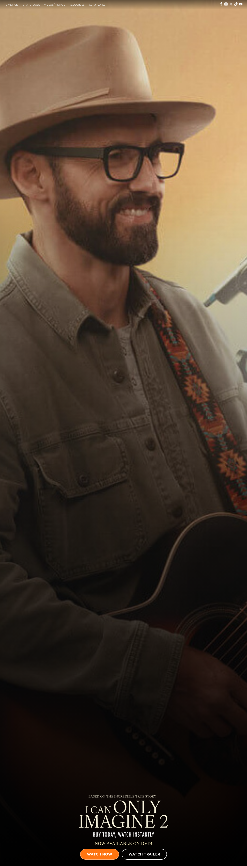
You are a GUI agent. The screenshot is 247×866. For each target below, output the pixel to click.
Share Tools (31, 4)
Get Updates (97, 4)
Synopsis (12, 4)
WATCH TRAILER (144, 854)
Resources (77, 4)
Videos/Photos (54, 4)
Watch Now (99, 854)
